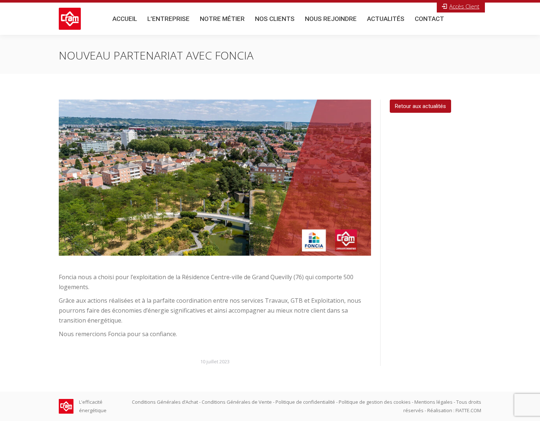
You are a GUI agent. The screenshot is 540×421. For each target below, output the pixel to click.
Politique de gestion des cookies (375, 402)
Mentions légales (433, 402)
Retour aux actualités (420, 106)
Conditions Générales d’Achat (165, 402)
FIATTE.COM (468, 410)
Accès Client (464, 6)
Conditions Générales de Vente (237, 402)
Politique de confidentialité (305, 402)
